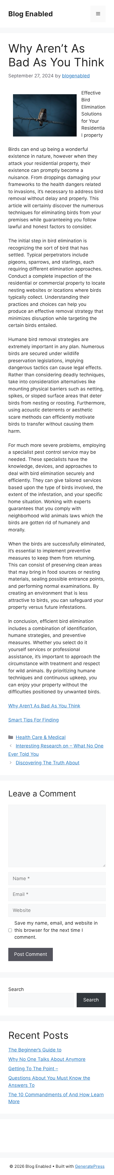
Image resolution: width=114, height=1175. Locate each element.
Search (16, 989)
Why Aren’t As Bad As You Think (44, 706)
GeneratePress (90, 1166)
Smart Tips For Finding (33, 720)
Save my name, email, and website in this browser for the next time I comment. (56, 930)
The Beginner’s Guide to (34, 1050)
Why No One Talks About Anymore (47, 1059)
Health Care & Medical (41, 737)
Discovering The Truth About (47, 762)
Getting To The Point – (33, 1068)
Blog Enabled (30, 14)
